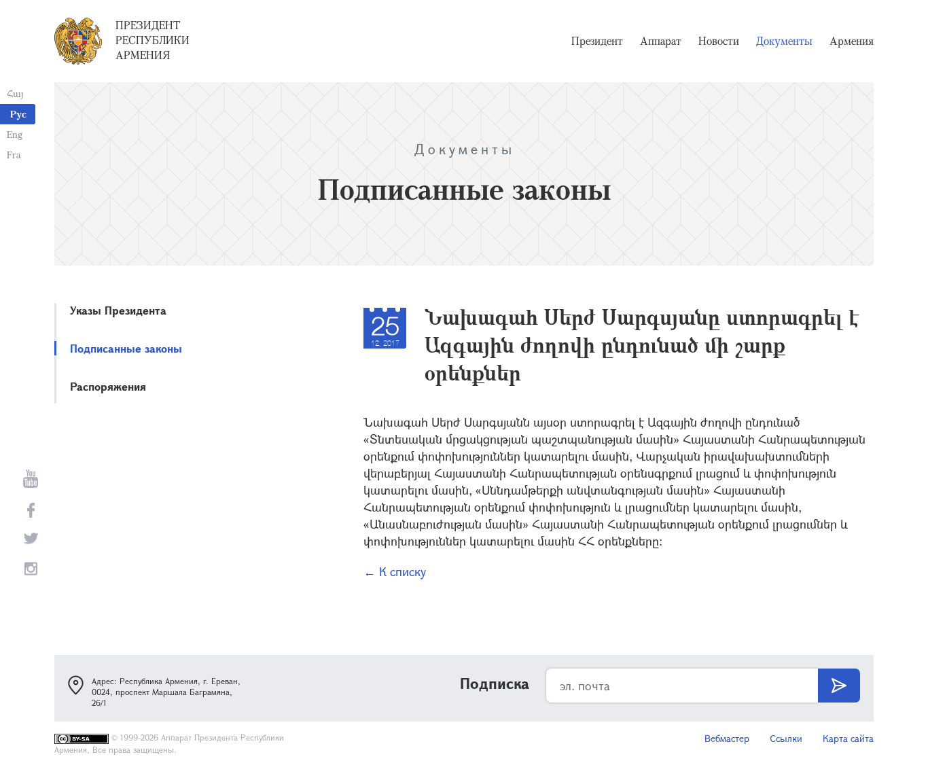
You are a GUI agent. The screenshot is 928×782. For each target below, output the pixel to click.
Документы (784, 40)
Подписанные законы (126, 348)
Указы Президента (118, 310)
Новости (718, 40)
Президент (597, 40)
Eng (14, 134)
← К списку (394, 571)
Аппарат (660, 40)
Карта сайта (848, 738)
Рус (18, 113)
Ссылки (786, 738)
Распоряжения (108, 386)
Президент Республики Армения (152, 40)
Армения (851, 40)
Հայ (15, 93)
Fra (14, 154)
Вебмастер (726, 738)
